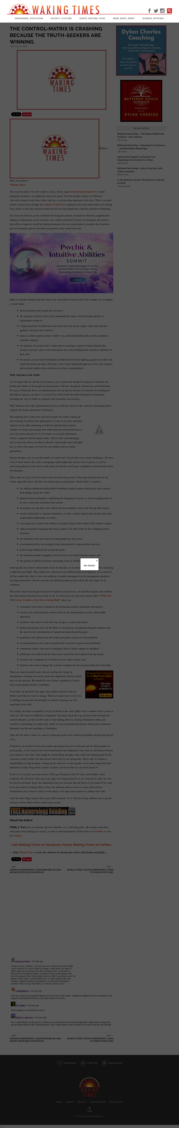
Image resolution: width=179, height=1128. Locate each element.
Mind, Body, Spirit (124, 18)
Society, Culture (61, 18)
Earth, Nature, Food (92, 18)
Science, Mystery (153, 18)
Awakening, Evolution (29, 18)
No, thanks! (89, 565)
